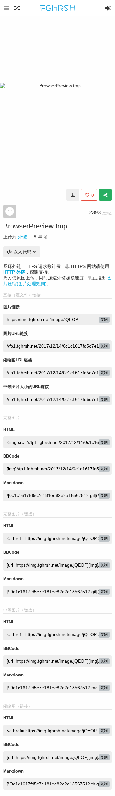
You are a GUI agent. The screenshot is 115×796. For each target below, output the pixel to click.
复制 (104, 319)
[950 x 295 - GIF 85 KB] (72, 195)
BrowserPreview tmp (35, 226)
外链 (22, 236)
